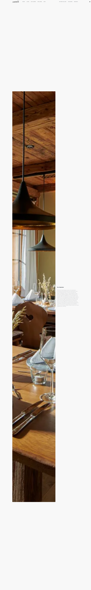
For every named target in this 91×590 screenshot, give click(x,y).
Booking (76, 1)
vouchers (70, 1)
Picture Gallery (62, 1)
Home (23, 1)
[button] (90, 1)
